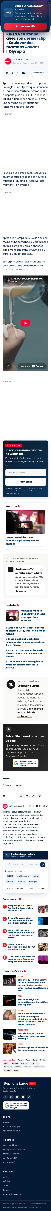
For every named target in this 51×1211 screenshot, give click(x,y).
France (20, 1060)
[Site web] (30, 806)
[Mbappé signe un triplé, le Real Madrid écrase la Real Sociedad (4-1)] (43, 909)
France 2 (10, 881)
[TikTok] (29, 1097)
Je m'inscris (25, 481)
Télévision (8, 1067)
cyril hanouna (23, 876)
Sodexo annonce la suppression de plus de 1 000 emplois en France (21, 947)
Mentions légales (11, 1154)
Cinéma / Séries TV (12, 1194)
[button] (33, 795)
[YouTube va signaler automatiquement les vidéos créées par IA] (9, 1000)
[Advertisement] (25, 142)
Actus (36, 876)
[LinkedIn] (47, 806)
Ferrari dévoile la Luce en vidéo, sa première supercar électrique (32, 1036)
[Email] (23, 73)
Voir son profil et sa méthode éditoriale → (30, 712)
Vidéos (20, 1030)
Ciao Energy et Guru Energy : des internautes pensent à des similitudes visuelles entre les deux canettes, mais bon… (33, 985)
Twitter (6, 1063)
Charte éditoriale (11, 1145)
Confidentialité (10, 1158)
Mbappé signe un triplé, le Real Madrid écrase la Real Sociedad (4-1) (20, 908)
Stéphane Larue (22, 60)
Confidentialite (12, 493)
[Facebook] (33, 806)
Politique (33, 881)
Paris (35, 1060)
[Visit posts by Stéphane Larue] (8, 61)
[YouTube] (36, 806)
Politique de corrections (14, 1149)
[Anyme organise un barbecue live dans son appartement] (9, 1048)
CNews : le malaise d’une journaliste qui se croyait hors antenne (22, 540)
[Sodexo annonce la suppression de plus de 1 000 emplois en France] (43, 947)
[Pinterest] (44, 806)
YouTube (18, 785)
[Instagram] (40, 806)
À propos (7, 1122)
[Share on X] (7, 73)
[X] (5, 1097)
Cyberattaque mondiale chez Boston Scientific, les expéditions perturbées (20, 920)
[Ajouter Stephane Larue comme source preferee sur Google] (25, 763)
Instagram (27, 1067)
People (20, 888)
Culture (21, 881)
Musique (7, 1070)
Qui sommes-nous (11, 1131)
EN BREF (10, 876)
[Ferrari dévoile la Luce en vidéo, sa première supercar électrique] (9, 1034)
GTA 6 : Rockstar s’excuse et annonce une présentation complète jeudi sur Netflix (21, 959)
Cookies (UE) (9, 1162)
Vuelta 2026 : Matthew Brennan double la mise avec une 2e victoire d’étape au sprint (21, 934)
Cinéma (41, 888)
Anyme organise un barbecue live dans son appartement (33, 1049)
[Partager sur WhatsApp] (18, 73)
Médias (43, 1060)
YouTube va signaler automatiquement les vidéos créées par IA (33, 1002)
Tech (31, 888)
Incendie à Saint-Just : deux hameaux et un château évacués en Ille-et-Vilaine (25, 642)
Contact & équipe (11, 1126)
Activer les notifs (25, 26)
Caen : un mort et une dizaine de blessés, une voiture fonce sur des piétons (24, 653)
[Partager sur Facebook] (12, 73)
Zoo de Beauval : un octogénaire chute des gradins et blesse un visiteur (24, 664)
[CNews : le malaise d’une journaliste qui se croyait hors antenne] (25, 522)
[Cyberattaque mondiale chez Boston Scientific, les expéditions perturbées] (43, 921)
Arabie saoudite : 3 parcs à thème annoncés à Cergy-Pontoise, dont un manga (25, 630)
